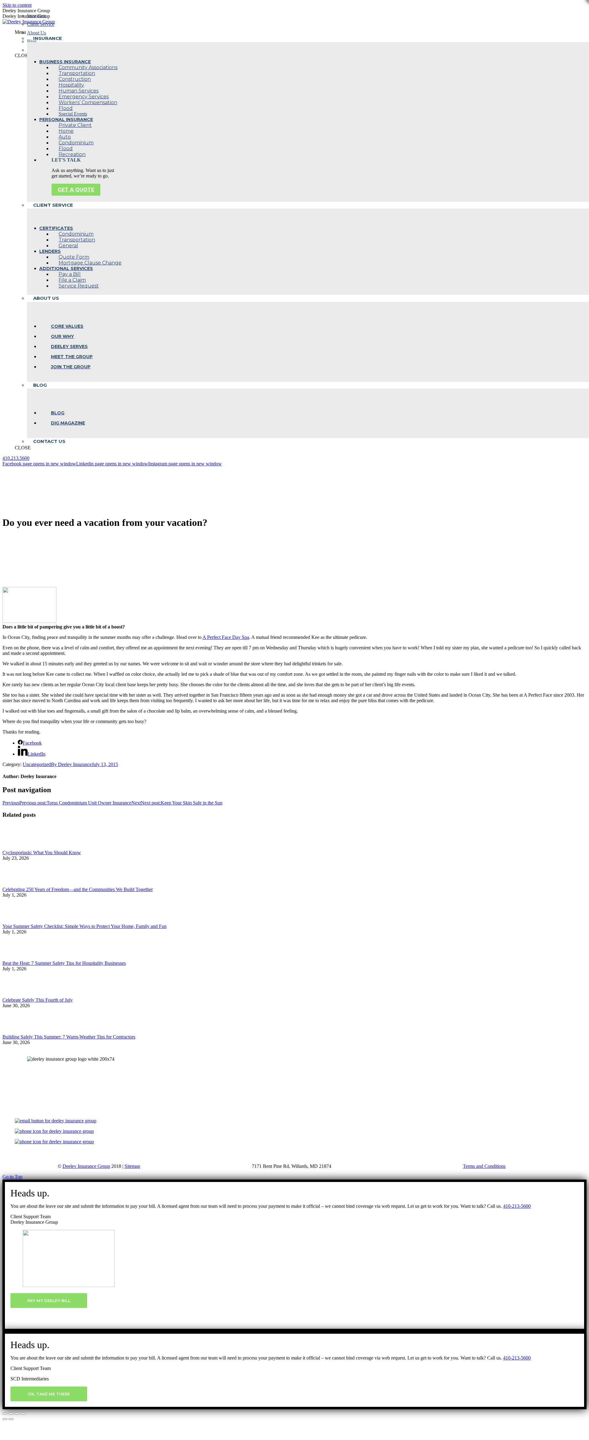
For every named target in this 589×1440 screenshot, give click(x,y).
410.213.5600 (15, 458)
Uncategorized (37, 764)
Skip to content (17, 5)
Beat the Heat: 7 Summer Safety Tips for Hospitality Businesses (64, 963)
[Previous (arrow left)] (4, 1419)
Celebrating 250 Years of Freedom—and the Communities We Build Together (77, 889)
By (71, 764)
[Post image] (19, 847)
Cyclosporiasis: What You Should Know (41, 852)
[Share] (11, 1414)
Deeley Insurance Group (86, 1166)
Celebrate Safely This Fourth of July (37, 1000)
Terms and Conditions (484, 1166)
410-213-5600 (517, 1206)
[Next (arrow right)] (11, 1419)
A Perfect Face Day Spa (225, 637)
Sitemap (132, 1166)
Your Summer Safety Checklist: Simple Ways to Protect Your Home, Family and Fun (84, 926)
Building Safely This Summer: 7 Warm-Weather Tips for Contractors (68, 1036)
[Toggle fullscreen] (17, 1414)
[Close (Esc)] (4, 1414)
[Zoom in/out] (23, 1414)
